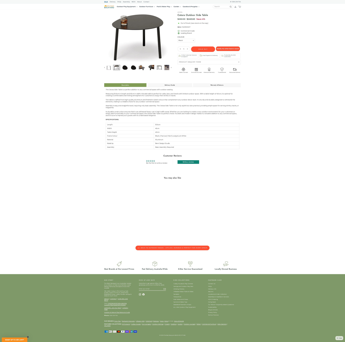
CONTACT (113, 298)
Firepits (167, 324)
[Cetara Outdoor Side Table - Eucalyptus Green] (111, 226)
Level (180, 12)
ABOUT (106, 298)
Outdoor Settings (157, 324)
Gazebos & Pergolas (190, 6)
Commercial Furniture (209, 324)
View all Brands (179, 321)
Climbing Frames (178, 289)
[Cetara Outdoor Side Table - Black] (105, 226)
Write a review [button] (188, 162)
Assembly (126, 2)
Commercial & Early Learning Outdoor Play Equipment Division (115, 304)
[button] (14, 340)
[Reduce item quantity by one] (180, 48)
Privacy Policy (212, 312)
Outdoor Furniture (146, 6)
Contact (146, 2)
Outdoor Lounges (189, 324)
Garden (177, 6)
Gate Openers (222, 324)
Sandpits (176, 294)
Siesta (166, 321)
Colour (181, 37)
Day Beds (107, 325)
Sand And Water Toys (180, 302)
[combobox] (223, 6)
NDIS (133, 2)
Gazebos (173, 324)
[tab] (125, 85)
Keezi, (162, 321)
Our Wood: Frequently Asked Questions (221, 304)
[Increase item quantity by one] (187, 48)
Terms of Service (213, 315)
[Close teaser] (28, 337)
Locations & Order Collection (217, 294)
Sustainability (212, 307)
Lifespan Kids (140, 321)
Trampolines (177, 296)
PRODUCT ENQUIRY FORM (190, 62)
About (139, 2)
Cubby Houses (136, 324)
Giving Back (212, 302)
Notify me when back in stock (228, 49)
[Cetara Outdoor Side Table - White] (109, 226)
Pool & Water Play (164, 6)
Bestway (156, 321)
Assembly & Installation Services (218, 296)
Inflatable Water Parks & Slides (183, 291)
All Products (126, 324)
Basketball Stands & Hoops (182, 304)
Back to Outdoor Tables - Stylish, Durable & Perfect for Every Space (173, 247)
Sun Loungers (146, 324)
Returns (210, 291)
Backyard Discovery (128, 321)
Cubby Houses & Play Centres (183, 283)
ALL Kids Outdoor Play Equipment (184, 307)
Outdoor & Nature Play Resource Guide (117, 312)
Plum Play (117, 321)
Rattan (199, 324)
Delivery (113, 2)
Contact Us (211, 283)
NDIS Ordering (213, 299)
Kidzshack (149, 321)
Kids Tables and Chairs (180, 299)
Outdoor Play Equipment (126, 6)
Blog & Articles (213, 309)
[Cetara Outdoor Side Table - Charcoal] (107, 226)
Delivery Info (212, 289)
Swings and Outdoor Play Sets (183, 286)
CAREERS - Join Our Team (112, 308)
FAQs (119, 2)
